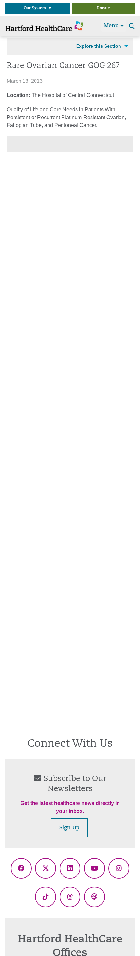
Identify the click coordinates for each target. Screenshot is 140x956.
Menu (112, 26)
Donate (103, 8)
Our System (36, 8)
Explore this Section (98, 46)
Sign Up (69, 828)
